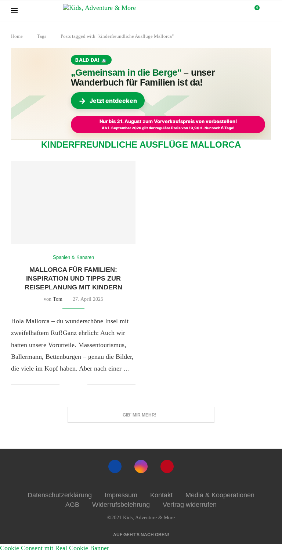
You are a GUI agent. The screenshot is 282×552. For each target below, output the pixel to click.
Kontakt (161, 495)
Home (17, 36)
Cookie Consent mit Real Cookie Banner (54, 548)
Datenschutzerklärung (60, 495)
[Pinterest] (167, 466)
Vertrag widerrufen (190, 504)
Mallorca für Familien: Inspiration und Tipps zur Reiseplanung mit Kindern (73, 278)
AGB (72, 504)
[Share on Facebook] (71, 385)
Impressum (121, 495)
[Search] (267, 11)
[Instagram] (141, 466)
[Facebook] (115, 466)
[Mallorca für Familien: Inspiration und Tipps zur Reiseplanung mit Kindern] (73, 202)
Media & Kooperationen (219, 495)
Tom (57, 299)
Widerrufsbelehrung (121, 504)
